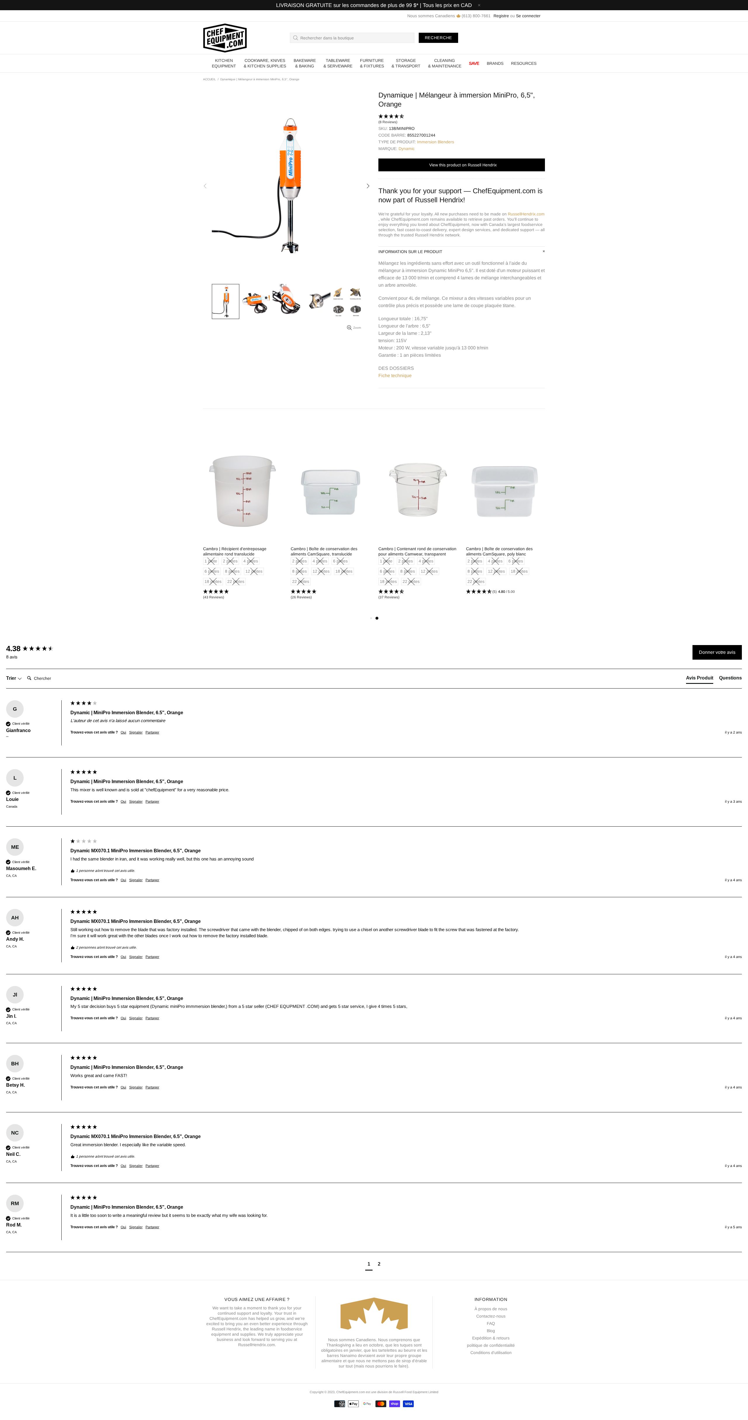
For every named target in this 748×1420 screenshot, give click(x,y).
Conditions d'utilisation (491, 1352)
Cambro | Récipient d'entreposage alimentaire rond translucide (234, 551)
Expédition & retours (491, 1338)
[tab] (699, 679)
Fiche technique (395, 375)
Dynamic (407, 148)
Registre (501, 15)
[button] (461, 119)
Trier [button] (11, 678)
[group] (36, 648)
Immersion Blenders (435, 142)
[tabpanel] (418, 525)
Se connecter (528, 15)
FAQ (491, 1323)
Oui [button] (123, 732)
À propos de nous (491, 1308)
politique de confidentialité (491, 1345)
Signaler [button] (136, 732)
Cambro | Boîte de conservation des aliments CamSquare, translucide (324, 551)
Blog (491, 1330)
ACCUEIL (209, 79)
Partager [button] (152, 732)
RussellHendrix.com (526, 214)
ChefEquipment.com (225, 37)
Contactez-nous (490, 1316)
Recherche (438, 37)
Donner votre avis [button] (717, 652)
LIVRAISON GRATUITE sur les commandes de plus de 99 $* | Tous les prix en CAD (374, 5)
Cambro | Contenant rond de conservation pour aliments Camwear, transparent (417, 551)
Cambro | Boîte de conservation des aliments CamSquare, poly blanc (499, 551)
